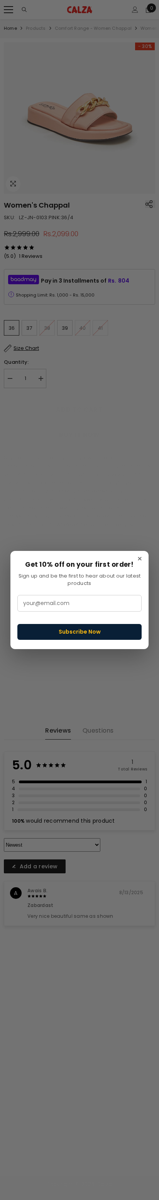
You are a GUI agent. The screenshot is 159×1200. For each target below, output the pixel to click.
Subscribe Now (80, 632)
